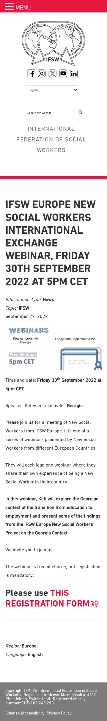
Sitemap (12, 713)
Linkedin (74, 73)
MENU (23, 7)
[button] (10, 7)
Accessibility (33, 713)
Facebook (31, 73)
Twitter (52, 73)
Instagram (41, 73)
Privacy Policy (59, 713)
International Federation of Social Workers (53, 45)
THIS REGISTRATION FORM (47, 598)
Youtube (63, 73)
